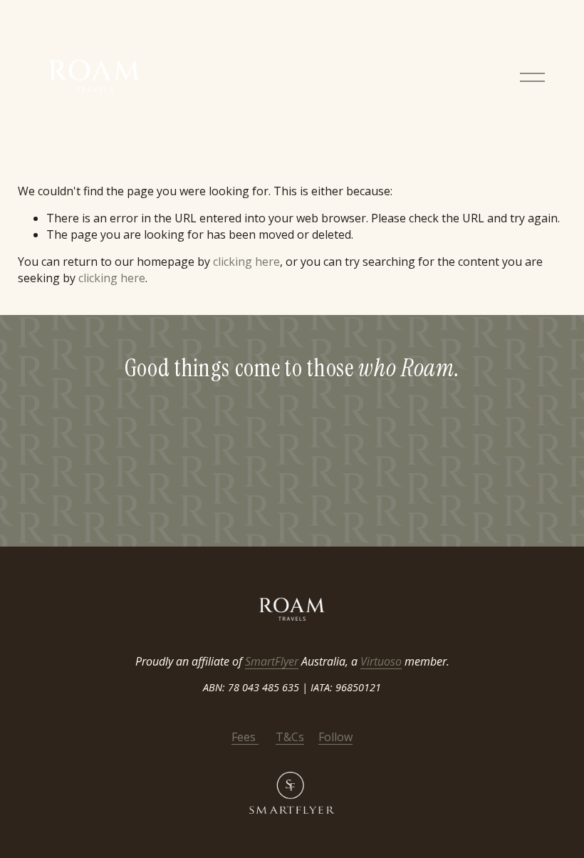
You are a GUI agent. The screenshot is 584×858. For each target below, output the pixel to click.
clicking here (246, 261)
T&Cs (290, 737)
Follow (335, 737)
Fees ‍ (245, 737)
